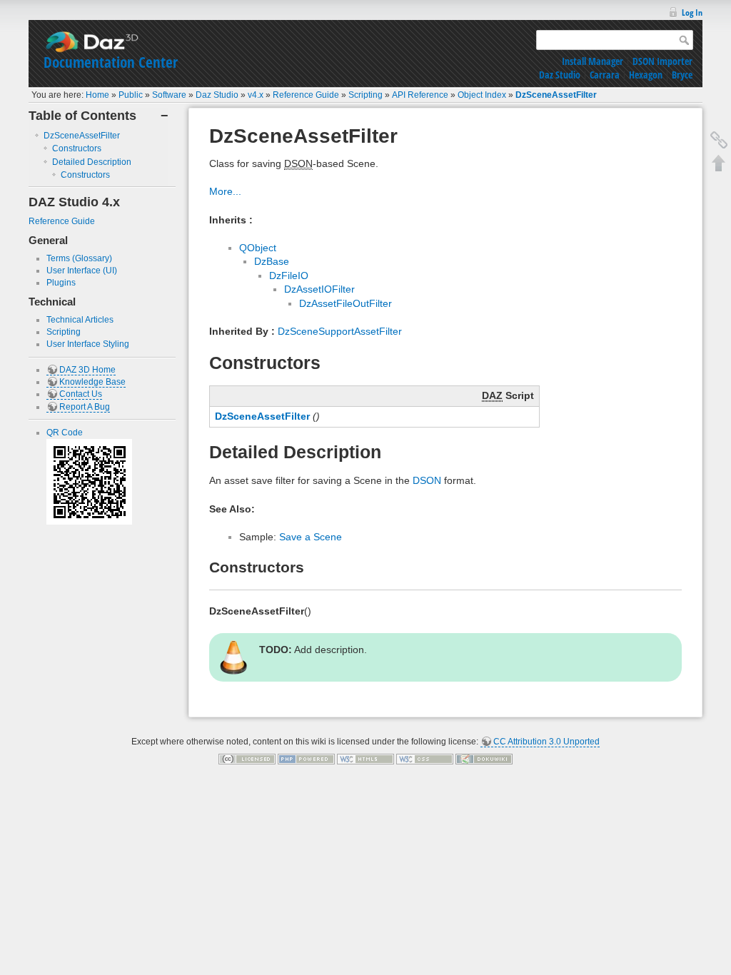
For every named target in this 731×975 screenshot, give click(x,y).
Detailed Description (91, 162)
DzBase (271, 261)
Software (169, 95)
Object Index (482, 95)
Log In (692, 12)
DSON (427, 480)
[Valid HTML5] (365, 758)
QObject (257, 247)
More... (225, 191)
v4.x (255, 95)
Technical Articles (80, 320)
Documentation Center (111, 62)
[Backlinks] (718, 139)
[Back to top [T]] (718, 162)
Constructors (76, 148)
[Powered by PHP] (306, 758)
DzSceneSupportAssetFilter (340, 331)
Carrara (605, 74)
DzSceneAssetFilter (556, 95)
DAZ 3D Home (87, 370)
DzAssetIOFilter (319, 289)
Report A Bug (84, 407)
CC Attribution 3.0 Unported (546, 742)
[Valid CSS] (424, 758)
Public (131, 95)
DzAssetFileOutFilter (345, 303)
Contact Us (80, 394)
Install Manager (592, 61)
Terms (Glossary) (79, 258)
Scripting (365, 95)
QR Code (64, 433)
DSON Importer (662, 61)
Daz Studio (559, 74)
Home (97, 95)
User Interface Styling (87, 344)
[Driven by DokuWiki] (484, 758)
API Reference (420, 95)
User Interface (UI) (81, 271)
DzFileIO (288, 275)
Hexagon (645, 74)
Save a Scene (310, 536)
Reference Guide (306, 95)
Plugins (61, 283)
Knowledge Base (92, 382)
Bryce (682, 74)
